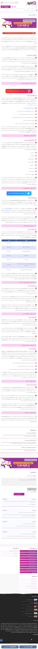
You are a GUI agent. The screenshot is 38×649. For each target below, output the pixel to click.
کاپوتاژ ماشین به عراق (26, 313)
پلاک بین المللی (28, 108)
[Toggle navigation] (36, 7)
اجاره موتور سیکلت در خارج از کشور (24, 282)
